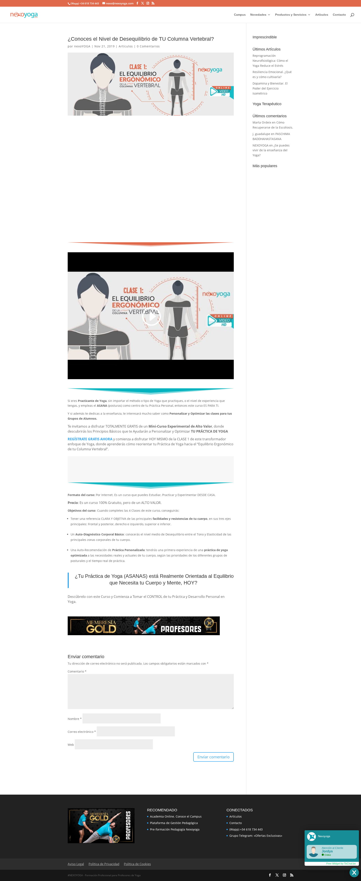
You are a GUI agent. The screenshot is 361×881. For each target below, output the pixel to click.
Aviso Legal (76, 864)
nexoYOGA (82, 46)
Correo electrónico (82, 732)
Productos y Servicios (290, 14)
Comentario (77, 671)
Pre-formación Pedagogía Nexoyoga (175, 829)
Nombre (75, 719)
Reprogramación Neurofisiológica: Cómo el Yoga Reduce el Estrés (270, 61)
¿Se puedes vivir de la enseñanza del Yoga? (271, 150)
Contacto (339, 14)
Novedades (258, 14)
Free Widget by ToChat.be (341, 863)
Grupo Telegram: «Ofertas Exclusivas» (255, 836)
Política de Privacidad (104, 864)
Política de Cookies (137, 864)
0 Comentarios (148, 46)
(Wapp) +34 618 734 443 (246, 829)
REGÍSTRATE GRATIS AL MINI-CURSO (147, 467)
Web (71, 745)
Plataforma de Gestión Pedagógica (174, 823)
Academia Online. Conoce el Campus (176, 816)
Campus (240, 14)
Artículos (321, 14)
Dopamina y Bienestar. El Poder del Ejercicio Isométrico (270, 88)
